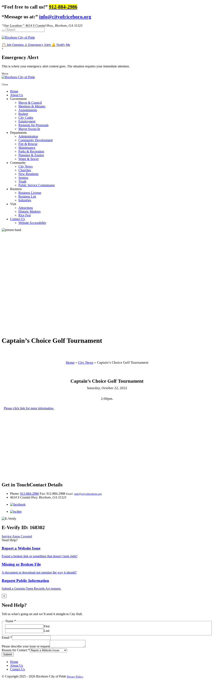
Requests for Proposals (33, 125)
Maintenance (26, 147)
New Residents (28, 174)
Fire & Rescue (27, 144)
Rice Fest (24, 215)
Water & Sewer (28, 159)
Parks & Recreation (31, 151)
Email (7, 637)
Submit (7, 654)
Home (14, 91)
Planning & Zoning (31, 155)
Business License (29, 192)
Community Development (35, 140)
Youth (22, 181)
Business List (27, 196)
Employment (26, 121)
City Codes (25, 117)
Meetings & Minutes (31, 106)
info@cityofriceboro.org (65, 16)
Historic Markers (29, 211)
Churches (24, 170)
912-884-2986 (29, 493)
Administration (28, 136)
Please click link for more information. (29, 408)
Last (46, 630)
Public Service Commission (36, 185)
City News (25, 166)
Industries (24, 200)
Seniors (23, 177)
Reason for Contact (16, 650)
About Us (16, 95)
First (47, 626)
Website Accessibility (32, 223)
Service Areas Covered (17, 536)
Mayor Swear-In (29, 129)
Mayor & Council (30, 102)
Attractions (25, 207)
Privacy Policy (75, 676)
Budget (23, 114)
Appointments (27, 110)
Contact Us (17, 219)
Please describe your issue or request (26, 646)
